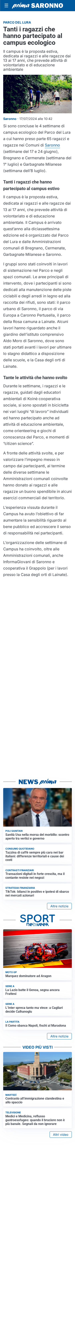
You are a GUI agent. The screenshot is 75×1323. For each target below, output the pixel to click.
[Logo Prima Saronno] (37, 6)
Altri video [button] (60, 1135)
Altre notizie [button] (59, 906)
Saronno (52, 145)
